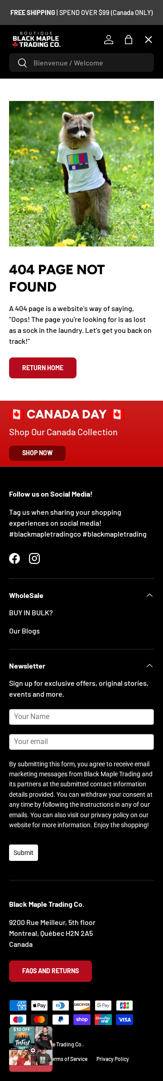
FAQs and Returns (50, 971)
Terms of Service (68, 1059)
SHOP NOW (37, 453)
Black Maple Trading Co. (55, 1044)
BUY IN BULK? (31, 612)
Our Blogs (24, 630)
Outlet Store (36, 294)
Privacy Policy (112, 1059)
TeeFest (29, 61)
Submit (24, 852)
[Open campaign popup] (31, 1049)
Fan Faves (31, 95)
